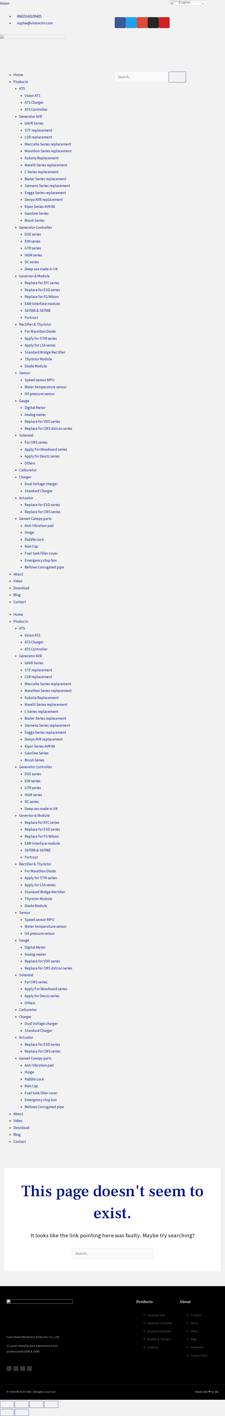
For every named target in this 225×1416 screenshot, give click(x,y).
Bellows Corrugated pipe (44, 567)
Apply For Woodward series (46, 449)
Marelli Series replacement (46, 165)
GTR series (33, 248)
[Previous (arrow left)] (7, 1412)
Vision (4, 3)
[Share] (36, 1404)
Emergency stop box (41, 560)
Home (18, 74)
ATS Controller (36, 109)
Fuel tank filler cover (41, 553)
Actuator (26, 498)
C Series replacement (41, 171)
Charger (25, 477)
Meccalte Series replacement (48, 144)
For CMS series (36, 442)
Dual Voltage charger (41, 483)
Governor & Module (34, 276)
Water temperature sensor (46, 387)
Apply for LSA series (40, 345)
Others (30, 463)
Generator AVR (30, 116)
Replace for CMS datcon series (48, 428)
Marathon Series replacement (48, 151)
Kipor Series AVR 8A (40, 206)
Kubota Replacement (42, 158)
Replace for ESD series (42, 289)
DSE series (33, 234)
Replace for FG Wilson (42, 296)
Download (21, 588)
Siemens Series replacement (47, 185)
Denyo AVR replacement (44, 199)
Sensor (24, 372)
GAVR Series (34, 123)
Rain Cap (31, 546)
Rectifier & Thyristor (35, 324)
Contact (19, 601)
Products (20, 81)
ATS (22, 88)
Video (17, 581)
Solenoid (26, 435)
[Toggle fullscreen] (22, 1404)
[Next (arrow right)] (22, 1412)
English (184, 2)
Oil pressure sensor (40, 393)
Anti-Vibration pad (39, 525)
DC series (32, 262)
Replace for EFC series (42, 282)
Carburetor (28, 470)
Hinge (29, 532)
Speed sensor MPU (39, 380)
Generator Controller (35, 227)
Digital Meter (35, 407)
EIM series (32, 241)
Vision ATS (32, 95)
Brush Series (34, 220)
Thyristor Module (38, 359)
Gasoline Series (37, 213)
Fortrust (31, 317)
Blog (17, 594)
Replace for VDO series (42, 421)
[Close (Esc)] (51, 1404)
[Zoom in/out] (7, 1404)
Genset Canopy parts (35, 518)
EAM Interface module (42, 303)
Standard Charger (39, 490)
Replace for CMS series (42, 511)
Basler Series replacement (45, 178)
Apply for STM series (41, 338)
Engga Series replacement (45, 192)
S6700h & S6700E (38, 310)
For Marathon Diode (40, 331)
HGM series (33, 255)
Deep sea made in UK (41, 269)
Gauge (24, 400)
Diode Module (36, 366)
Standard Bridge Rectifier (45, 352)
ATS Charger (34, 102)
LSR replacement (38, 137)
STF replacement (38, 130)
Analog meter (35, 414)
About (18, 574)
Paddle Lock (34, 539)
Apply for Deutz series (42, 456)
